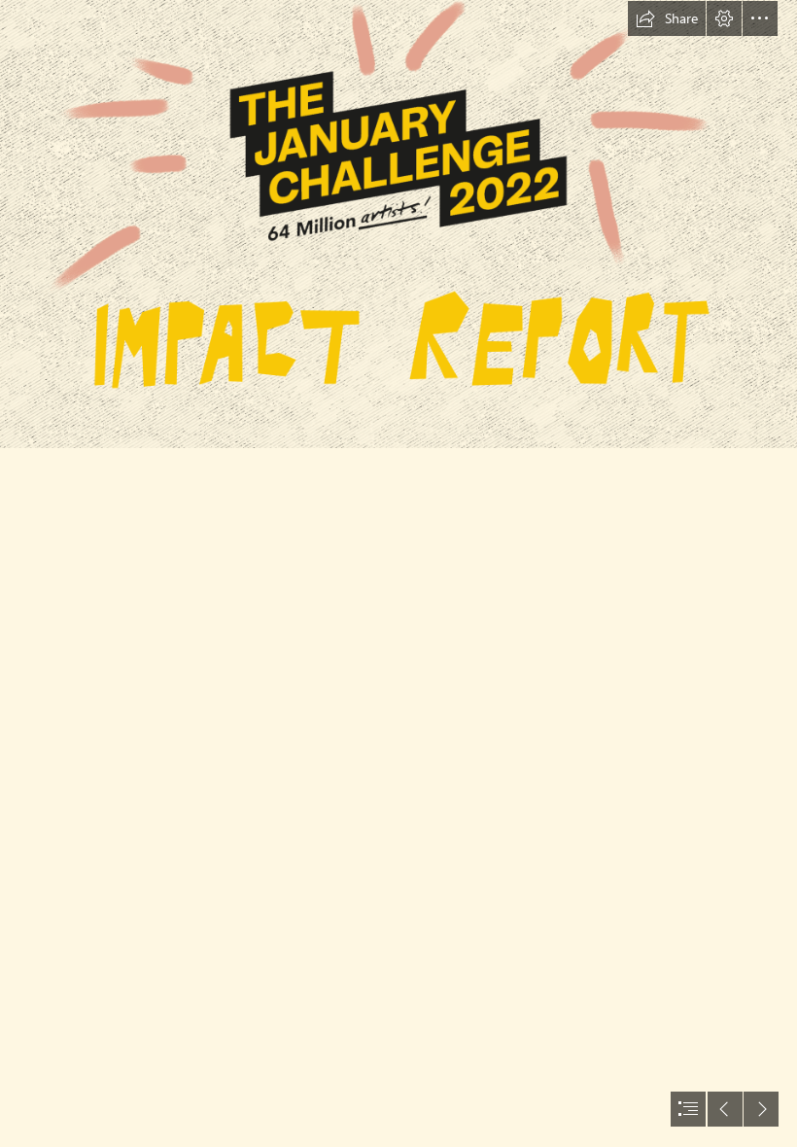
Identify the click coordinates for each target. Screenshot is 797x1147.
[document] (398, 573)
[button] (667, 18)
